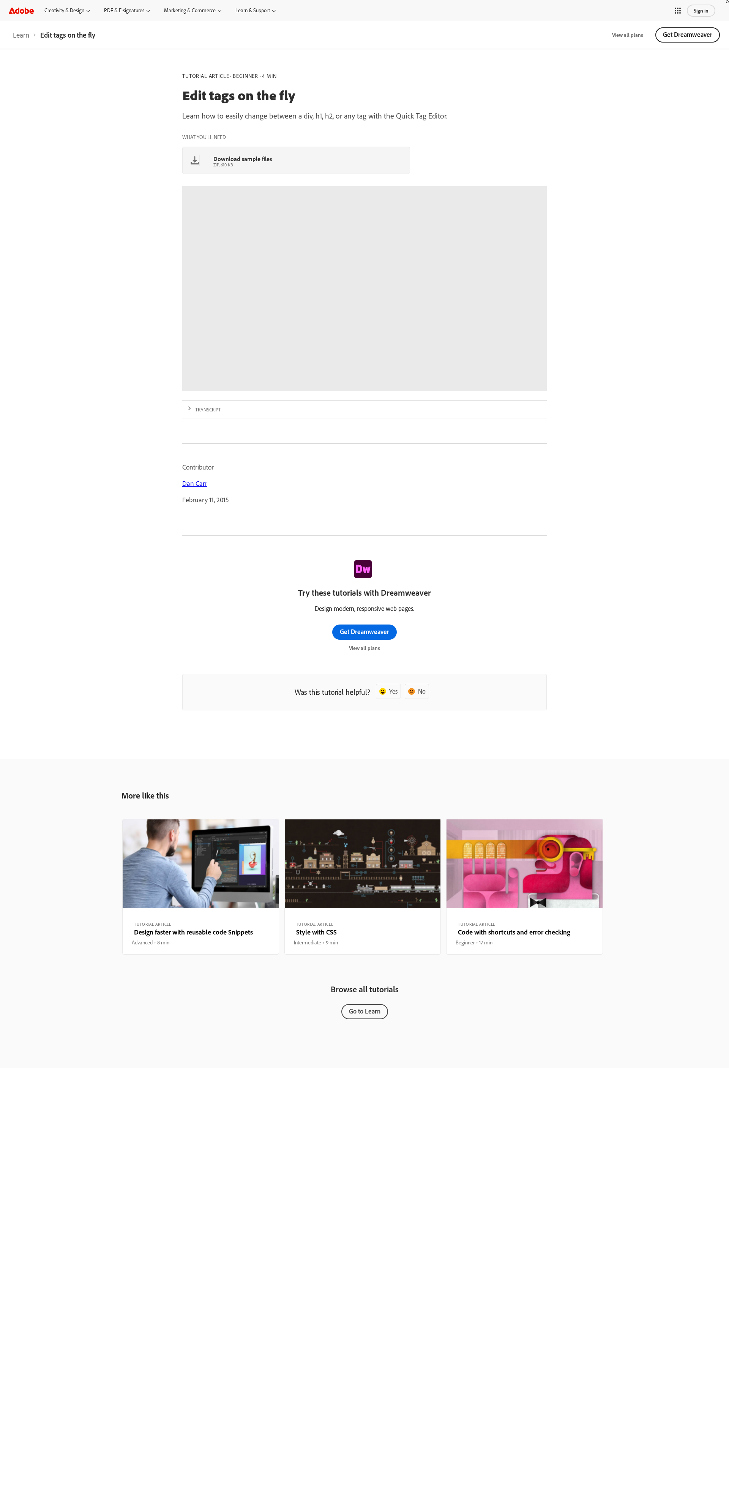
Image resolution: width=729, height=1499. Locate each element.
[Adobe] (21, 10)
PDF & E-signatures (124, 10)
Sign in (701, 10)
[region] (200, 886)
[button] (678, 11)
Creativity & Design (64, 10)
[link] (21, 35)
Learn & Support (252, 10)
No (422, 691)
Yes (393, 691)
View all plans (627, 35)
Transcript (208, 409)
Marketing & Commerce (190, 10)
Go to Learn (364, 1011)
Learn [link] (21, 35)
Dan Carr (194, 483)
